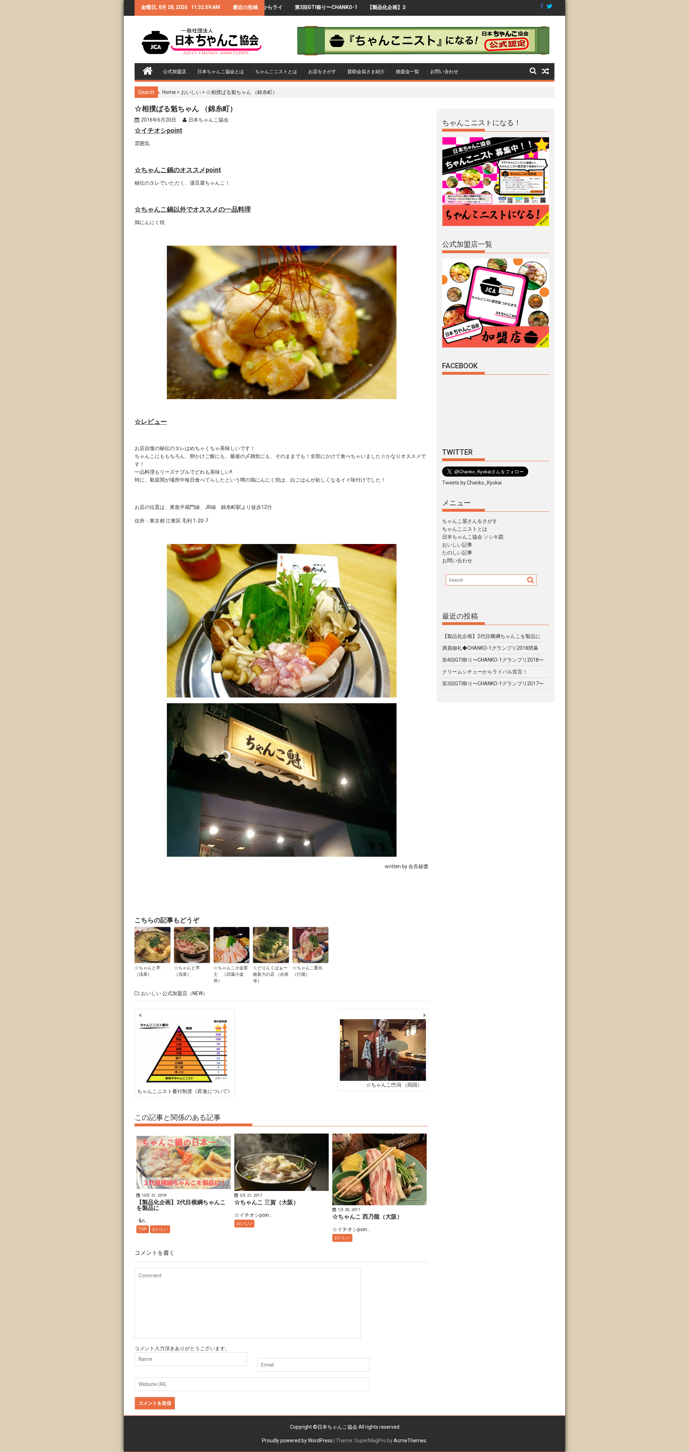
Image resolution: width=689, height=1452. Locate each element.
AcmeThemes (410, 1440)
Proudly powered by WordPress (297, 1440)
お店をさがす (322, 71)
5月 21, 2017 (251, 1195)
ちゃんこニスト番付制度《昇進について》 (185, 1091)
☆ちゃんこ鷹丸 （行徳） (307, 971)
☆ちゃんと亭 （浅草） (150, 971)
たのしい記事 (457, 552)
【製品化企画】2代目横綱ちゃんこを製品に (342, 10)
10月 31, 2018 (154, 1195)
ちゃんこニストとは (276, 71)
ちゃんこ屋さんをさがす (469, 521)
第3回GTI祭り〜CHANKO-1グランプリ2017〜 (269, 10)
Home (169, 92)
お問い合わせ (444, 71)
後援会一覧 (407, 71)
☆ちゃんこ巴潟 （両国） (394, 1085)
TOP (143, 1229)
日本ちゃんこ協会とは (220, 71)
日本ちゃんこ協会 (208, 120)
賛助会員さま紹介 (366, 71)
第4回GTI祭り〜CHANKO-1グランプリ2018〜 (493, 660)
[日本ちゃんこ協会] (147, 69)
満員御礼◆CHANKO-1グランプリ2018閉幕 (490, 648)
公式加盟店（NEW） (185, 993)
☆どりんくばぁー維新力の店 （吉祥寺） (271, 974)
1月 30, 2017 (349, 1209)
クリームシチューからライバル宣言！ (485, 672)
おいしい (191, 92)
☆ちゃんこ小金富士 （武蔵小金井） (231, 974)
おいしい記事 (457, 545)
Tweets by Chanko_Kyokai (472, 483)
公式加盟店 (174, 71)
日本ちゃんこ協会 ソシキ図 (472, 537)
